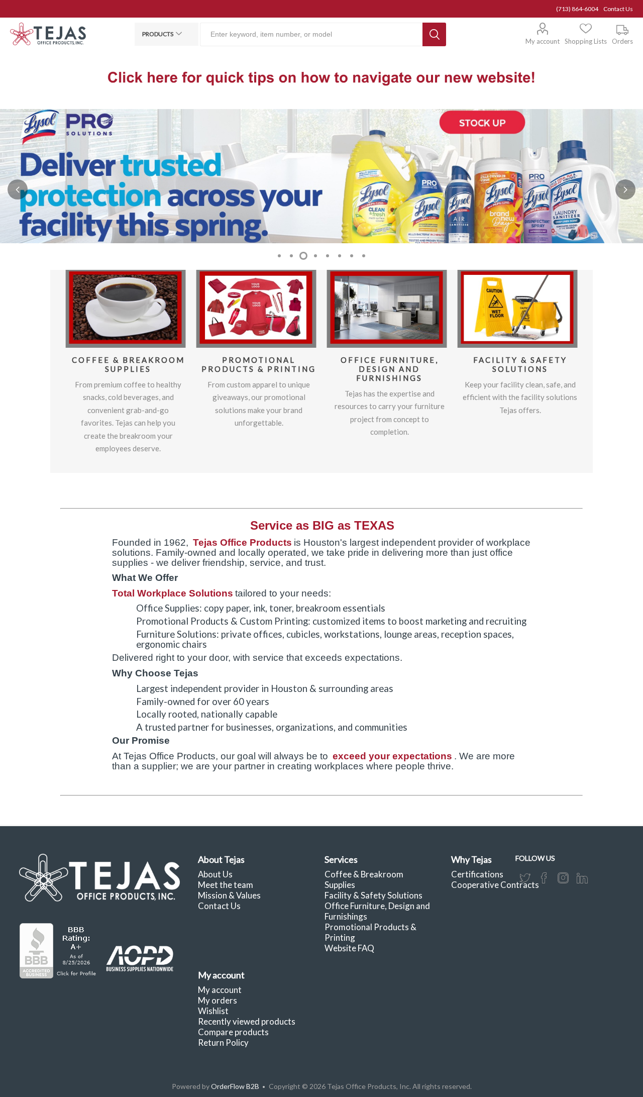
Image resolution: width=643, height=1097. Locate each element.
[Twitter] (525, 878)
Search (434, 34)
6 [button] (340, 256)
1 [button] (279, 256)
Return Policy (223, 1042)
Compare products (233, 1032)
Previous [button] (18, 189)
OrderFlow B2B (235, 1086)
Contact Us (618, 9)
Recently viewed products (246, 1021)
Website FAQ (349, 948)
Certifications (477, 874)
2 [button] (291, 256)
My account (542, 41)
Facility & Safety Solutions (520, 364)
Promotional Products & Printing (258, 364)
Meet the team (225, 884)
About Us (215, 874)
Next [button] (625, 189)
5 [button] (328, 256)
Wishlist (213, 1011)
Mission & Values (229, 895)
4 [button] (315, 256)
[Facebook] (544, 878)
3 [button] (303, 256)
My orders (217, 1000)
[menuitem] (253, 874)
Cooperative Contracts (495, 884)
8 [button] (364, 256)
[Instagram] (563, 878)
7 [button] (352, 256)
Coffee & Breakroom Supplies (128, 364)
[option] (321, 176)
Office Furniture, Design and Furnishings (390, 368)
